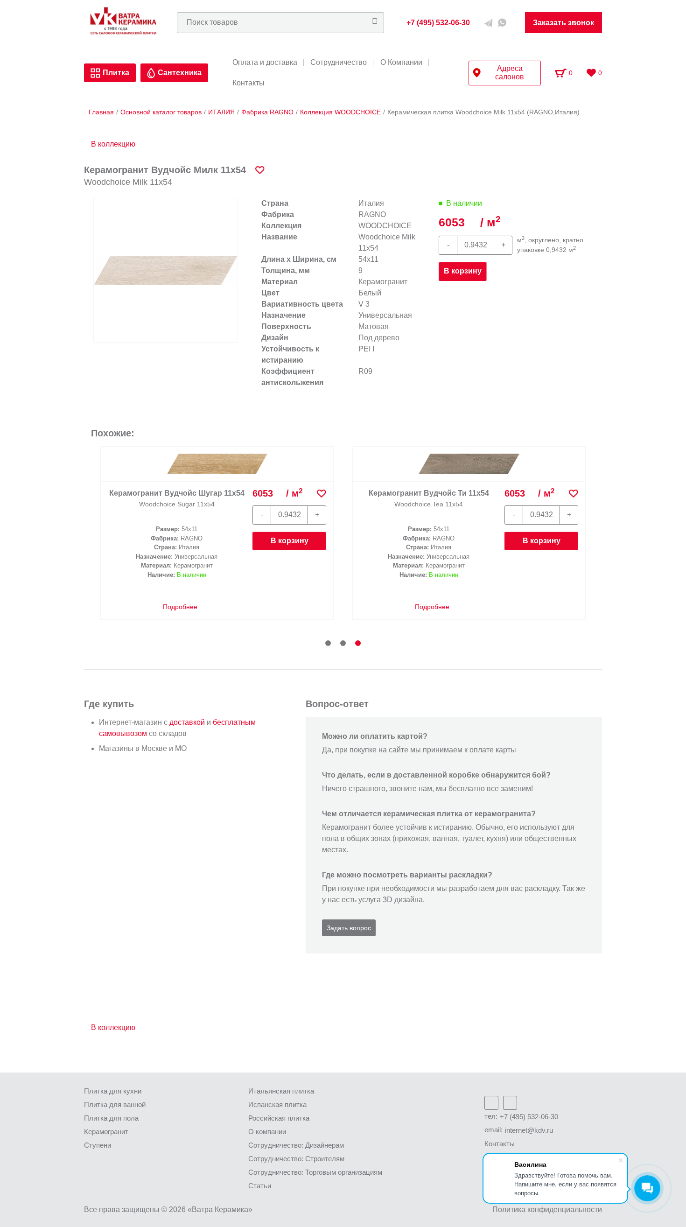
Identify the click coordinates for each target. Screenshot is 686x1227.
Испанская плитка (277, 1104)
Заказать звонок (563, 23)
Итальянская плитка (281, 1091)
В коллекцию (113, 144)
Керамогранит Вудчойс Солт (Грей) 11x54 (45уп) (429, 498)
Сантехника (180, 73)
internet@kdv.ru (529, 1130)
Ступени (97, 1145)
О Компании (401, 62)
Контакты (248, 83)
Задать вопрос (349, 928)
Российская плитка (278, 1118)
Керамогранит (106, 1132)
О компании (267, 1132)
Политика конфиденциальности (547, 1209)
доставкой (187, 722)
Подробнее (179, 616)
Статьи (259, 1186)
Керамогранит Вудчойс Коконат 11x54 (177, 498)
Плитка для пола (111, 1118)
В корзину (463, 271)
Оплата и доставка (264, 62)
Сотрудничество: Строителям (296, 1159)
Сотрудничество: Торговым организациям (315, 1172)
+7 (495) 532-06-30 (529, 1117)
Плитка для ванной (115, 1104)
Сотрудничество (338, 62)
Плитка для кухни (112, 1091)
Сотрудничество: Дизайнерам (296, 1145)
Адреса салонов (509, 72)
